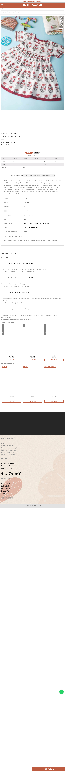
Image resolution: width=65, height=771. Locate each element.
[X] (12, 473)
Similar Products (6, 145)
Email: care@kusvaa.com (10, 466)
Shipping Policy (6, 489)
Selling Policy (5, 486)
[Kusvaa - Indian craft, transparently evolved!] (32, 5)
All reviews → (5, 257)
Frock (30, 227)
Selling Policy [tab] (43, 175)
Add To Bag (11, 359)
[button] (2, 5)
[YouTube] (19, 473)
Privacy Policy (6, 491)
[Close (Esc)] (16, 513)
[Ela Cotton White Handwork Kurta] (54, 339)
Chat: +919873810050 (9, 468)
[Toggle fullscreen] (6, 513)
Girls (33, 227)
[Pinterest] (16, 473)
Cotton (47, 223)
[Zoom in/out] (1, 513)
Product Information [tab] (16, 175)
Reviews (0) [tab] (51, 175)
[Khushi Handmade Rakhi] (12, 381)
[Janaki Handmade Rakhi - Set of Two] (33, 381)
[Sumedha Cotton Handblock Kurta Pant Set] (12, 339)
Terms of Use (5, 494)
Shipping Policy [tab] (34, 175)
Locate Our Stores (7, 463)
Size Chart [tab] (26, 175)
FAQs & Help (5, 484)
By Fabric (42, 223)
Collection (36, 223)
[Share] (11, 513)
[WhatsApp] (2, 473)
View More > (59, 364)
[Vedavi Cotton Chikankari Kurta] (33, 339)
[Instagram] (9, 473)
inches (29, 152)
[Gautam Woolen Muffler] (54, 381)
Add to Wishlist (10, 142)
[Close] (3, 148)
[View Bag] (62, 5)
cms (36, 152)
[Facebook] (6, 473)
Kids (2, 133)
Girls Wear (8, 133)
